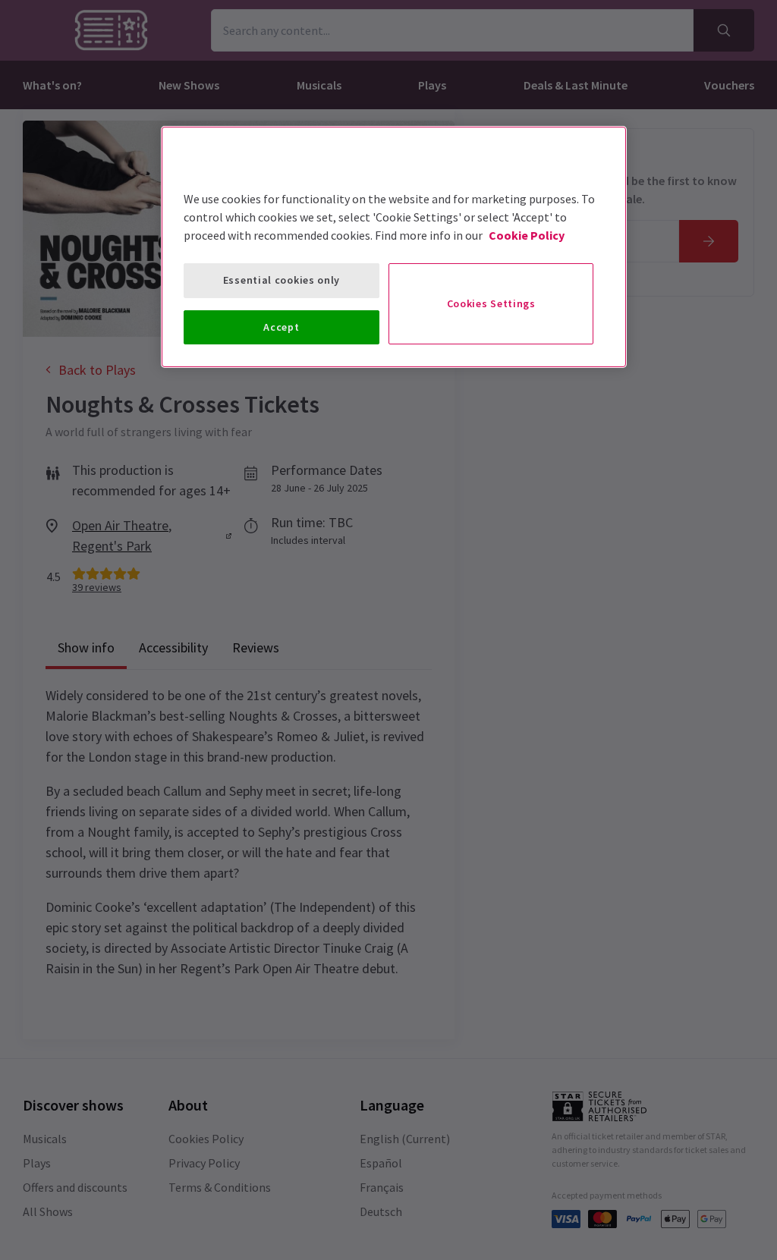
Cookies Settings (491, 303)
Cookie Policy (527, 235)
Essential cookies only (281, 280)
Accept (281, 327)
